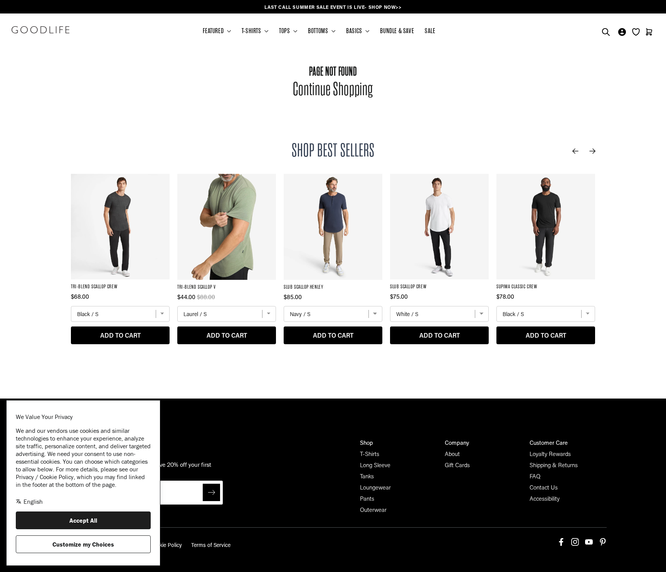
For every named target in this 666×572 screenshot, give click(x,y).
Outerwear (373, 509)
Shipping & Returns (554, 465)
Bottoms (319, 31)
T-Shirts (369, 454)
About (452, 454)
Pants (367, 498)
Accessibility (545, 498)
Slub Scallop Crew (408, 286)
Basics (354, 31)
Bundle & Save (397, 31)
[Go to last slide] (575, 151)
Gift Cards (457, 465)
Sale (430, 31)
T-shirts (252, 31)
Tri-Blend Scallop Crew (94, 286)
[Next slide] (592, 151)
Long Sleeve (375, 465)
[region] (333, 7)
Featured (214, 31)
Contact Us (544, 487)
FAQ (535, 476)
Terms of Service (210, 544)
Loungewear (375, 487)
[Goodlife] (40, 29)
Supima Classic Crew (516, 286)
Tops (285, 31)
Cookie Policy (166, 544)
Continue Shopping (333, 89)
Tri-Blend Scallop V (196, 287)
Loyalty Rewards (550, 454)
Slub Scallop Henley (303, 287)
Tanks (367, 476)
